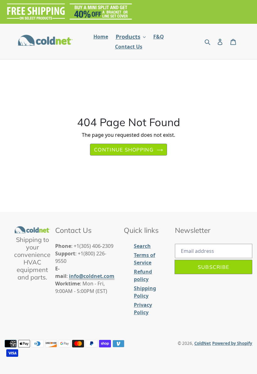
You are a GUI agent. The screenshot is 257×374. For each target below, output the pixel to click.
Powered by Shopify (232, 343)
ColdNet (202, 343)
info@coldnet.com (91, 276)
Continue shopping (124, 149)
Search (142, 246)
